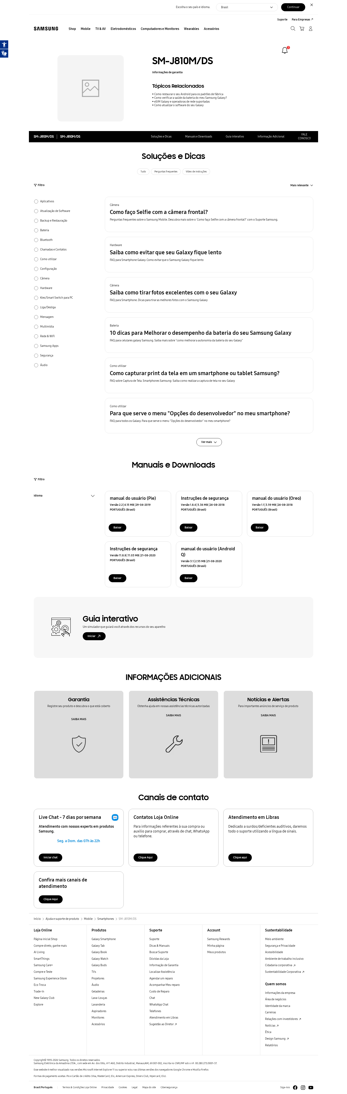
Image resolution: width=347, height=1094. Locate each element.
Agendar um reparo (161, 978)
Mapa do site (149, 1087)
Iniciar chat (50, 857)
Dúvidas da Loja (159, 959)
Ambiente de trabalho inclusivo (284, 959)
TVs (94, 972)
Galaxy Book (99, 952)
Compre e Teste (43, 972)
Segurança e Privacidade (280, 945)
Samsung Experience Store (50, 978)
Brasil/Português (43, 1087)
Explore (38, 1004)
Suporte (154, 939)
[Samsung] (46, 28)
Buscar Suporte (158, 952)
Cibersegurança (169, 1087)
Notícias (270, 1025)
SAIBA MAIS (78, 719)
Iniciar (92, 636)
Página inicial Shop (45, 939)
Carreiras (270, 1012)
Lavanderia (98, 1004)
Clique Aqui (145, 857)
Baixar (117, 527)
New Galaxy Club (44, 998)
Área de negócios (275, 999)
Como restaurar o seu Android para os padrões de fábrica (188, 94)
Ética (268, 1032)
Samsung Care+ (43, 965)
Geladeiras (98, 991)
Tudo (143, 171)
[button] (209, 214)
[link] (284, 50)
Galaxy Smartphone (104, 939)
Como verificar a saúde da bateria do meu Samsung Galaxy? (190, 98)
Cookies (123, 1087)
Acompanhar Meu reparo (164, 985)
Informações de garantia (167, 72)
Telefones (155, 1011)
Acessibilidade (274, 952)
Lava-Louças (99, 998)
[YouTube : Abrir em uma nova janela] (310, 1087)
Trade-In (39, 991)
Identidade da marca (277, 1006)
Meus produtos (216, 952)
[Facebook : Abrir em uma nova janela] (295, 1087)
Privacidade (107, 1087)
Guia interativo (235, 136)
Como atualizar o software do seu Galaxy (179, 105)
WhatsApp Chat (158, 1004)
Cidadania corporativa (279, 965)
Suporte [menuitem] (282, 19)
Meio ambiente (274, 939)
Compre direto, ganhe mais (50, 945)
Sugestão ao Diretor (161, 1024)
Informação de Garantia (163, 965)
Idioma (38, 496)
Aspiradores (99, 1011)
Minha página (215, 945)
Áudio (95, 985)
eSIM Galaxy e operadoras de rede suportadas (182, 101)
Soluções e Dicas (161, 136)
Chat (152, 998)
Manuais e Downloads (198, 136)
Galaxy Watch (100, 959)
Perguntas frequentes (165, 171)
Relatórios (271, 1045)
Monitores (98, 1017)
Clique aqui (240, 857)
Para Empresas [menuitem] (301, 19)
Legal (135, 1087)
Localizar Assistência (162, 972)
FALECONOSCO (304, 136)
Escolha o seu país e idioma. (193, 7)
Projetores (98, 978)
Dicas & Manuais (159, 945)
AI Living (39, 952)
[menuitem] (72, 29)
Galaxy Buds (99, 965)
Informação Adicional (271, 136)
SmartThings (41, 959)
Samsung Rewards (218, 939)
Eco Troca (40, 985)
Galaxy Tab (98, 945)
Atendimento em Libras (163, 1017)
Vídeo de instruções (196, 171)
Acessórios (98, 1024)
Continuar (293, 7)
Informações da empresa (280, 993)
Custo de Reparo (159, 991)
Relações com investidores (281, 1019)
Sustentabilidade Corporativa (283, 972)
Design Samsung (275, 1038)
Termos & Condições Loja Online (79, 1087)
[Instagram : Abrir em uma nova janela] (303, 1087)
